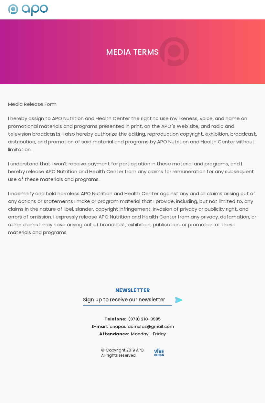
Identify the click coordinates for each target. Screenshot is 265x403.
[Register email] (178, 301)
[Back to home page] (28, 10)
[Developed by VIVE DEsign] (159, 352)
